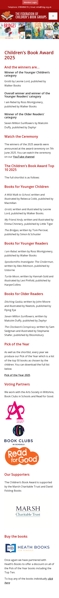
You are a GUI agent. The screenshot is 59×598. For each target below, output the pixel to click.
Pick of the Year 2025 (17, 375)
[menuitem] (30, 2)
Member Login (30, 2)
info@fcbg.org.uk (43, 7)
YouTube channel (23, 156)
